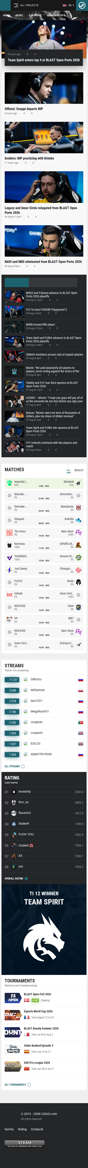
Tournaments (56, 15)
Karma (9, 1129)
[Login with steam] (82, 5)
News (19, 15)
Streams (35, 15)
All (69, 470)
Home (6, 15)
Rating (22, 1129)
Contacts (37, 1129)
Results (79, 470)
